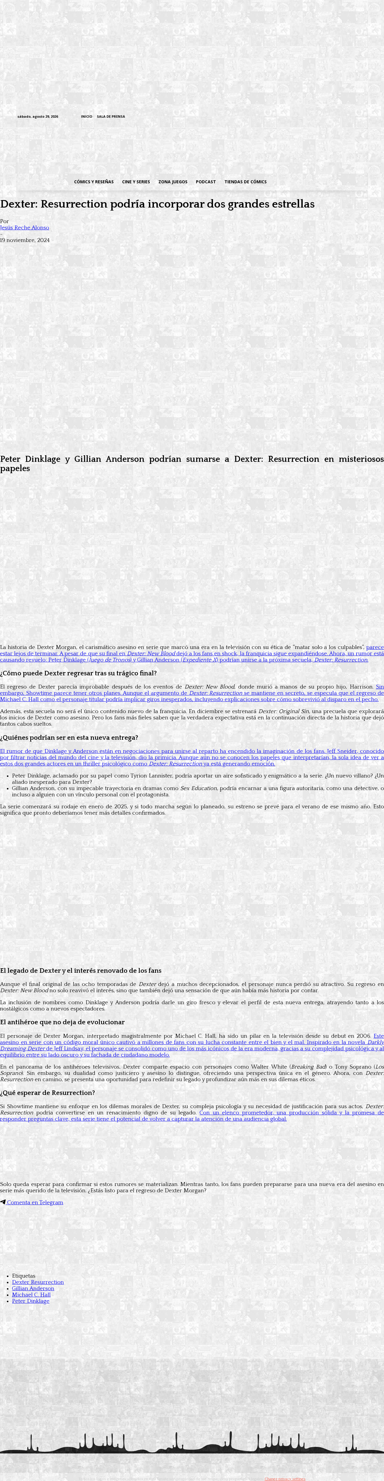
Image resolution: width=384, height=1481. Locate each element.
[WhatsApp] (74, 250)
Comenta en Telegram (34, 1202)
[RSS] (326, 117)
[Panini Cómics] (192, 444)
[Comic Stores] (192, 1264)
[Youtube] (363, 117)
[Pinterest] (96, 250)
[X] (354, 117)
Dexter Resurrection (38, 1282)
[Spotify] (335, 117)
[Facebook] (307, 117)
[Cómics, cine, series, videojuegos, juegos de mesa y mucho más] (160, 148)
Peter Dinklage (31, 1301)
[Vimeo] (292, 116)
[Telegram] (345, 117)
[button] (319, 182)
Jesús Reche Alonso (24, 228)
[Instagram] (317, 117)
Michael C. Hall (31, 1295)
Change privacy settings (285, 1479)
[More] (118, 249)
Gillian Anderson (33, 1288)
